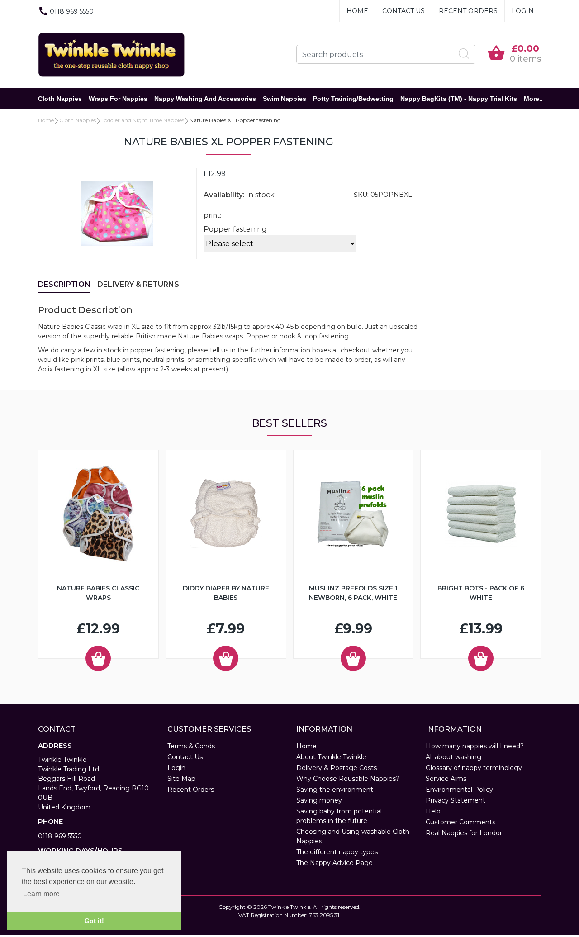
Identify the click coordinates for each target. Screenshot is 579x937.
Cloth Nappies (60, 98)
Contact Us (403, 11)
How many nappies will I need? (475, 746)
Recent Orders (468, 11)
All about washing (453, 757)
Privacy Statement (455, 800)
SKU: (361, 194)
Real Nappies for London (465, 833)
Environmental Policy (459, 789)
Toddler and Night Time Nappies (142, 120)
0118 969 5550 (60, 836)
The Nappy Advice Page (334, 863)
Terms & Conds (191, 746)
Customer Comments (460, 822)
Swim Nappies (284, 98)
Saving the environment (334, 789)
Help (433, 811)
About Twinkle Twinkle (331, 757)
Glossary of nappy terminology (474, 768)
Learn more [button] (41, 894)
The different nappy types (337, 852)
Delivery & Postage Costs (336, 768)
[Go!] (464, 53)
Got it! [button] (94, 920)
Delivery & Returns (138, 284)
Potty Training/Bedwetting (353, 98)
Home (357, 11)
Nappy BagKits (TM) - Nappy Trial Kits (458, 98)
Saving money (319, 800)
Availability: (224, 194)
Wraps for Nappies (118, 98)
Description (64, 284)
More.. (533, 98)
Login (523, 11)
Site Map (181, 779)
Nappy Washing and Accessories (205, 98)
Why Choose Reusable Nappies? (347, 779)
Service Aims (446, 779)
